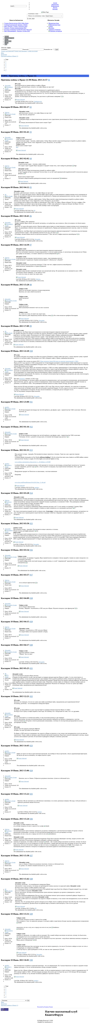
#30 (31, 960)
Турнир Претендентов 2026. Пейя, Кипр (16, 23)
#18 (31, 598)
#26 (31, 819)
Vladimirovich (38, 101)
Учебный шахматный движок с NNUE (15, 25)
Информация (55, 6)
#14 (31, 493)
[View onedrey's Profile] (10, 408)
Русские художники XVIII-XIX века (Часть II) (18, 29)
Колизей (55, 9)
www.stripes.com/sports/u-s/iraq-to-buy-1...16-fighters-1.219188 (32, 462)
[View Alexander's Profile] (10, 88)
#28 (31, 879)
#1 (49, 80)
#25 (31, 794)
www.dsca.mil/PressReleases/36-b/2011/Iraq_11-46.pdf (30, 482)
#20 (31, 645)
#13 (31, 450)
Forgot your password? (7, 51)
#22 (31, 696)
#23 (31, 745)
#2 (31, 107)
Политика (4, 54)
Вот (17, 147)
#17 (31, 575)
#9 (31, 326)
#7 (31, 245)
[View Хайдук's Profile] (10, 114)
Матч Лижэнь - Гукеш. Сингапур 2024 (15, 26)
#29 (31, 914)
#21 (31, 668)
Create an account (33, 51)
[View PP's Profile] (8, 196)
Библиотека (55, 4)
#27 (31, 855)
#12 (31, 427)
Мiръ (2, 53)
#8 (31, 285)
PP (5, 194)
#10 (31, 351)
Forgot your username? (20, 51)
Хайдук (7, 112)
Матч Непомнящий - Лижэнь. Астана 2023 (17, 31)
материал (22, 378)
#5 (31, 187)
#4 (31, 158)
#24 (31, 770)
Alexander (8, 85)
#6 (31, 216)
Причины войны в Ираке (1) (9, 56)
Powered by (40, 1007)
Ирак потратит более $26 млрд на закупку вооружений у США (59, 361)
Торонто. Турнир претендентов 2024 (15, 28)
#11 (31, 402)
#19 (31, 621)
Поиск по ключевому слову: (36, 16)
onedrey (7, 407)
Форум (55, 7)
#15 (31, 523)
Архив (55, 3)
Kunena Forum (48, 1007)
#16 (31, 550)
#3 (31, 132)
